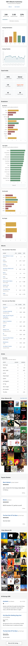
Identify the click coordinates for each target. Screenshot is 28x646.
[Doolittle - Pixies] (23, 436)
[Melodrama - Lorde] (4, 555)
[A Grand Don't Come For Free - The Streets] (11, 549)
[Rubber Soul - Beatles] (11, 423)
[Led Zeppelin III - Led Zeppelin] (14, 469)
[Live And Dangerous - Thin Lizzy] (4, 443)
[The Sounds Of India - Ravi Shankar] (4, 575)
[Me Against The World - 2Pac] (17, 555)
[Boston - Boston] (11, 404)
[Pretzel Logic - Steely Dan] (17, 436)
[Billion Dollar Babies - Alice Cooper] (17, 449)
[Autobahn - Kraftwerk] (4, 536)
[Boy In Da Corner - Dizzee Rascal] (23, 555)
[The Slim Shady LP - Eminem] (4, 562)
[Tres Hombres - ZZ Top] (23, 430)
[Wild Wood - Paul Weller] (17, 536)
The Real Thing (6, 289)
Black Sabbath (7, 482)
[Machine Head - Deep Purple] (11, 410)
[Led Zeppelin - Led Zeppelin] (17, 423)
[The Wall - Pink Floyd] (11, 443)
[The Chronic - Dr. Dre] (17, 588)
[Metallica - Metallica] (17, 456)
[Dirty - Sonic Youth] (4, 430)
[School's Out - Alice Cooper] (11, 456)
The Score (5, 307)
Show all (14, 185)
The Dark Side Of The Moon (10, 515)
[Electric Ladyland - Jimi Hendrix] (17, 462)
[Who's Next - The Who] (4, 423)
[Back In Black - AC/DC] (4, 410)
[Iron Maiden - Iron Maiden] (23, 404)
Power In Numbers (7, 321)
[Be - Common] (23, 536)
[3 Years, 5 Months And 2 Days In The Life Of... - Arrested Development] (23, 588)
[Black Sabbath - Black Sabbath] (11, 436)
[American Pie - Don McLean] (4, 436)
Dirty (4, 276)
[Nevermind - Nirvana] (17, 410)
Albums (10, 6)
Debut (4, 325)
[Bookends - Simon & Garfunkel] (11, 430)
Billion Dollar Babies (7, 281)
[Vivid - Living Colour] (23, 456)
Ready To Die (6, 329)
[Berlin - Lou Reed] (17, 562)
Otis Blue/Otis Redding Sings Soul (12, 615)
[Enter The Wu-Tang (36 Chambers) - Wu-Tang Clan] (23, 542)
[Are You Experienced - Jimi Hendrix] (11, 462)
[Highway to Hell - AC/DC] (4, 462)
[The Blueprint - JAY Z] (11, 542)
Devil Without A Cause (8, 256)
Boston (5, 500)
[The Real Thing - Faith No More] (23, 449)
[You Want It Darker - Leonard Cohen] (11, 536)
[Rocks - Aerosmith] (23, 410)
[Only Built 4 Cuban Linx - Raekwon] (11, 568)
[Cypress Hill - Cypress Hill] (4, 568)
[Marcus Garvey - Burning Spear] (11, 555)
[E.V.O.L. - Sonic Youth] (20, 469)
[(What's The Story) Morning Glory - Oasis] (4, 449)
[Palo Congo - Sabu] (23, 568)
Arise (4, 260)
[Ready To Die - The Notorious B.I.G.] (11, 581)
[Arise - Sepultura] (23, 462)
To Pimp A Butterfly (7, 311)
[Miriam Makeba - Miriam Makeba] (11, 562)
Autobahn (5, 601)
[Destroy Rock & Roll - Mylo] (17, 549)
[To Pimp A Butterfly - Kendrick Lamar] (4, 588)
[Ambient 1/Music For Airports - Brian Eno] (23, 549)
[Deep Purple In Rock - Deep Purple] (4, 417)
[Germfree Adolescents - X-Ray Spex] (17, 430)
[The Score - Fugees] (11, 588)
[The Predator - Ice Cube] (4, 549)
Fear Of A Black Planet (8, 338)
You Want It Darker (7, 346)
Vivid (4, 293)
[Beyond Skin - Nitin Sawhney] (4, 581)
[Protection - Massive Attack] (17, 581)
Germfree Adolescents (8, 268)
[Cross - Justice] (23, 581)
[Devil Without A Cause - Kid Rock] (4, 456)
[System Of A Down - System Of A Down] (23, 417)
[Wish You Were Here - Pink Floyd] (17, 404)
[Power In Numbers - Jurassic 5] (4, 542)
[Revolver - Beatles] (11, 417)
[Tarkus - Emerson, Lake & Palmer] (17, 542)
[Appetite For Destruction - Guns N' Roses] (7, 469)
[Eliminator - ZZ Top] (11, 449)
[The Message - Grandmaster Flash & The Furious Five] (11, 575)
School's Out (6, 285)
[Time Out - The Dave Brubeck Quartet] (23, 423)
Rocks (4, 272)
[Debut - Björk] (23, 562)
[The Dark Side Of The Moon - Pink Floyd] (4, 404)
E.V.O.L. (4, 264)
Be (3, 333)
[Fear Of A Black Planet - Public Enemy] (17, 568)
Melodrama (5, 342)
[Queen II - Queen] (17, 417)
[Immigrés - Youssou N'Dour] (17, 575)
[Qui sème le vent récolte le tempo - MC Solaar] (23, 575)
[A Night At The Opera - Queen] (17, 443)
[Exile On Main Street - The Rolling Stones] (23, 443)
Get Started (17, 6)
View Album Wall (23, 398)
